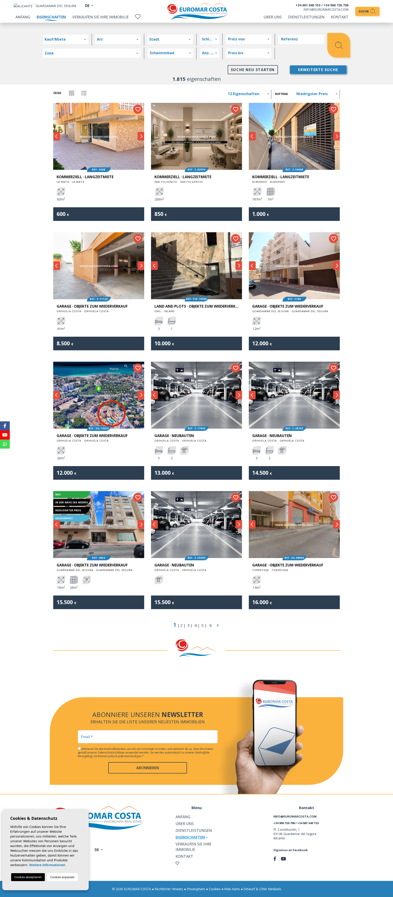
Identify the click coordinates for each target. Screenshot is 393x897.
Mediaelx (274, 889)
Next (140, 136)
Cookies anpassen (62, 877)
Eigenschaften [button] (190, 837)
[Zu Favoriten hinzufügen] (137, 109)
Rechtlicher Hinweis (169, 889)
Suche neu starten (253, 69)
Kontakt (339, 17)
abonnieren (147, 767)
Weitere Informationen (47, 865)
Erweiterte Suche (318, 69)
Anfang (22, 17)
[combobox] (65, 39)
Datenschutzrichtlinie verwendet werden (123, 752)
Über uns (273, 17)
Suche (364, 11)
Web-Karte (232, 889)
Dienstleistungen (306, 17)
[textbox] (66, 39)
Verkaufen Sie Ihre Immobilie (100, 17)
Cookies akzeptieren (28, 877)
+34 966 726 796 (336, 5)
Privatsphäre (196, 889)
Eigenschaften (51, 17)
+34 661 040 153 (308, 5)
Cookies (215, 889)
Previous (56, 136)
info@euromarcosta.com (325, 9)
